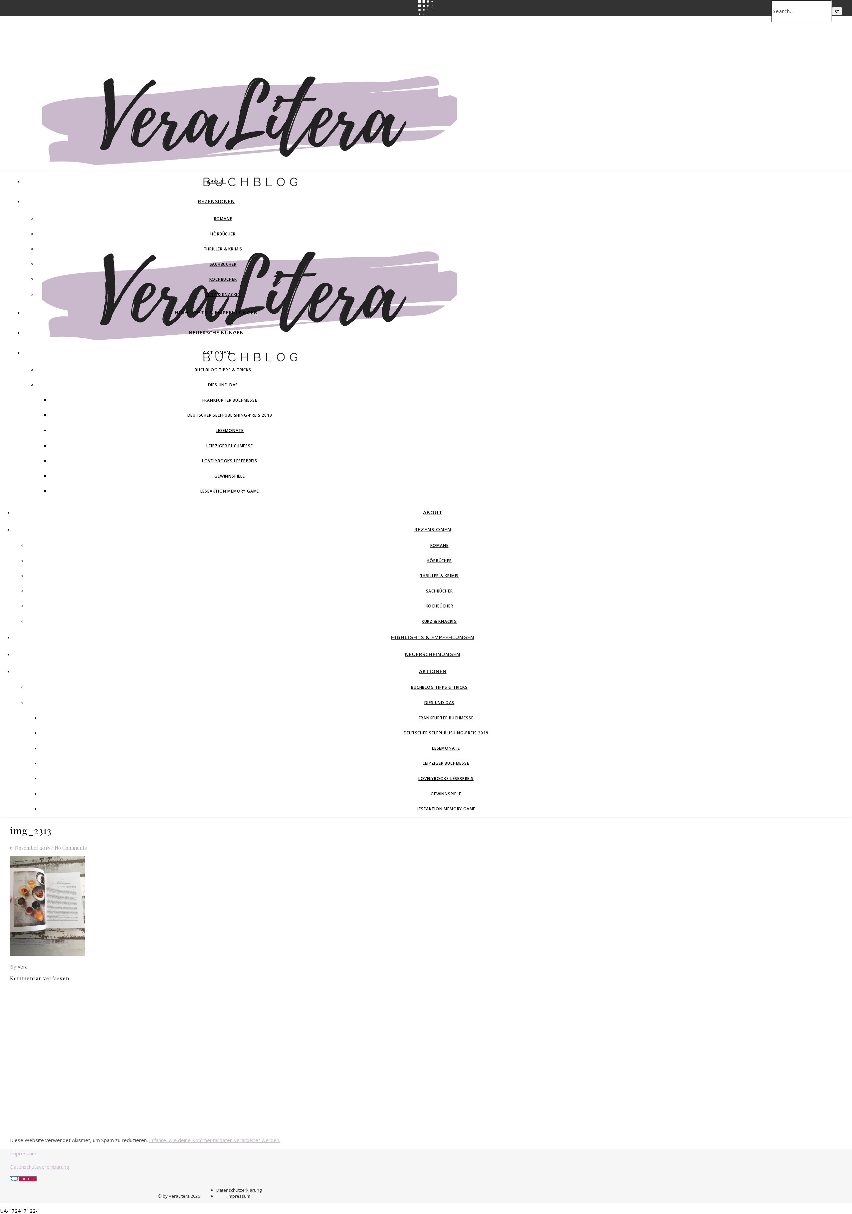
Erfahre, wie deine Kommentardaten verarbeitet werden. (214, 1140)
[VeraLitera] (249, 190)
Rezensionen (216, 201)
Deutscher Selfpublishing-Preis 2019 (229, 415)
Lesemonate (230, 430)
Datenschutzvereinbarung (39, 1166)
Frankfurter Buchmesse (229, 400)
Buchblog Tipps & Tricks (223, 370)
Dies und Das (223, 385)
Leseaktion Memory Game (229, 491)
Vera (23, 967)
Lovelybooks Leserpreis (229, 461)
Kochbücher (223, 279)
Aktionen (216, 352)
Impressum (23, 1153)
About (216, 181)
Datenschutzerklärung (239, 1190)
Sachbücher (223, 264)
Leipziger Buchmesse (229, 446)
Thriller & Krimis (223, 249)
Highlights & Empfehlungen (216, 312)
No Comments (71, 847)
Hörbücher (222, 234)
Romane (223, 218)
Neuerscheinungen (216, 332)
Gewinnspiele (229, 476)
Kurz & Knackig (223, 294)
